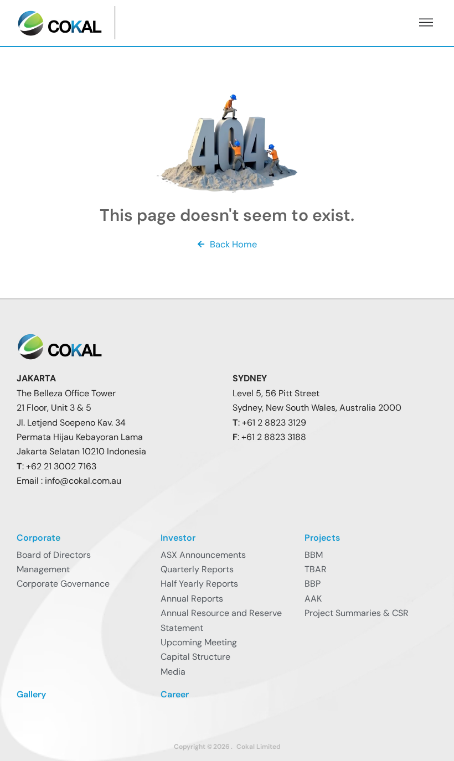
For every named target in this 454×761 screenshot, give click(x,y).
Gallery (31, 694)
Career (175, 694)
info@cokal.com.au (83, 480)
